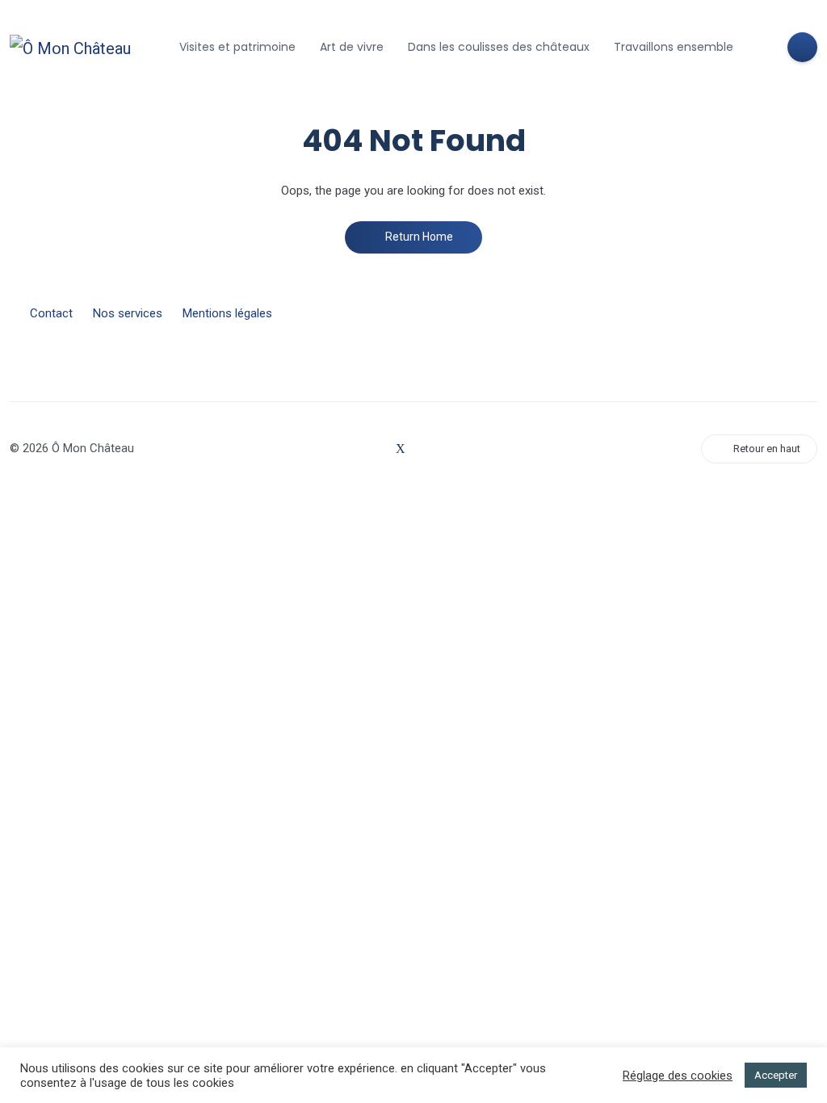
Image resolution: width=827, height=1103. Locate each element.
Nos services (127, 313)
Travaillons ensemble (673, 47)
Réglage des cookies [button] (678, 1075)
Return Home (418, 236)
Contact (51, 313)
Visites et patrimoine (237, 47)
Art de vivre (352, 47)
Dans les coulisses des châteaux (499, 47)
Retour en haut (766, 448)
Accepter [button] (775, 1075)
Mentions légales (227, 313)
